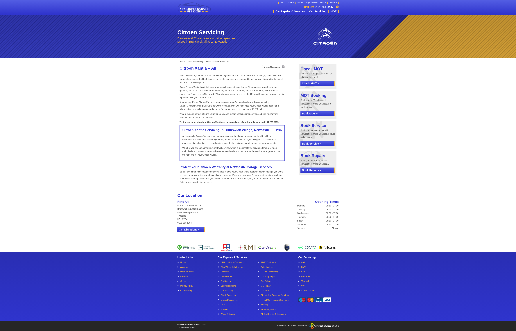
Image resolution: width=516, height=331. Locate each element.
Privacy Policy (186, 286)
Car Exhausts (267, 281)
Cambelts (225, 272)
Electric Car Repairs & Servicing (275, 295)
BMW (303, 267)
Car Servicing (317, 11)
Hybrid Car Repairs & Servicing (275, 300)
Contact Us (333, 3)
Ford (303, 272)
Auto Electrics (267, 267)
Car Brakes (226, 281)
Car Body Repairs (269, 276)
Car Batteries (226, 276)
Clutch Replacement (230, 295)
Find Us (323, 3)
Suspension (226, 309)
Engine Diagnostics (229, 300)
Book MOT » (310, 113)
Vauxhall (305, 281)
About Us (290, 3)
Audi (303, 262)
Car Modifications (228, 286)
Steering (264, 305)
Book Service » (311, 143)
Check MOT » (310, 83)
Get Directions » (189, 229)
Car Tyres (265, 290)
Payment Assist (311, 3)
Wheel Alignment (268, 309)
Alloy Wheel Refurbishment (232, 267)
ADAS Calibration (268, 262)
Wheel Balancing (228, 314)
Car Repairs (266, 286)
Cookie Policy (186, 290)
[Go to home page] (194, 7)
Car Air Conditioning (269, 272)
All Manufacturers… (310, 290)
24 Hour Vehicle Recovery (232, 262)
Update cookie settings (187, 327)
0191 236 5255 (318, 7)
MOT (333, 11)
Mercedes (305, 276)
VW (302, 286)
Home (282, 3)
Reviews (300, 3)
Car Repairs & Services (290, 11)
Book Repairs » (311, 170)
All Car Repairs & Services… (273, 314)
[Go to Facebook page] (337, 7)
